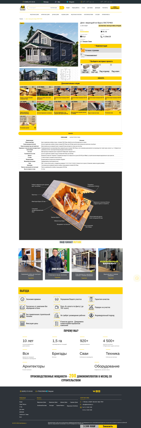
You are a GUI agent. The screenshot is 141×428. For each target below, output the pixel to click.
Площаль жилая (83, 34)
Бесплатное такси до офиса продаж (110, 25)
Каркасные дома (53, 402)
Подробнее (31, 277)
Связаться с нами (23, 414)
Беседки (51, 405)
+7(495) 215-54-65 (29, 2)
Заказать (101, 78)
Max (59, 2)
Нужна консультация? (115, 7)
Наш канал (70, 242)
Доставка (90, 7)
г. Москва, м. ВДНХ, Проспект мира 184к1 (92, 402)
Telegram (71, 2)
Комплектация (101, 46)
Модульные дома (41, 402)
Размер (102, 34)
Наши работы (75, 7)
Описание (64, 137)
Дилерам (97, 7)
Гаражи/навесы (60, 405)
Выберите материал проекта (102, 61)
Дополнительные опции (70, 83)
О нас (83, 7)
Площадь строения (105, 29)
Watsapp (46, 2)
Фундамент (82, 39)
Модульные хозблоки (72, 406)
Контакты (105, 7)
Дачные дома (63, 402)
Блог (20, 417)
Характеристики (75, 137)
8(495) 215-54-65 (27, 391)
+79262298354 (41, 391)
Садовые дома (74, 402)
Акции (68, 7)
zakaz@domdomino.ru (87, 404)
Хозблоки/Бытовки (42, 405)
